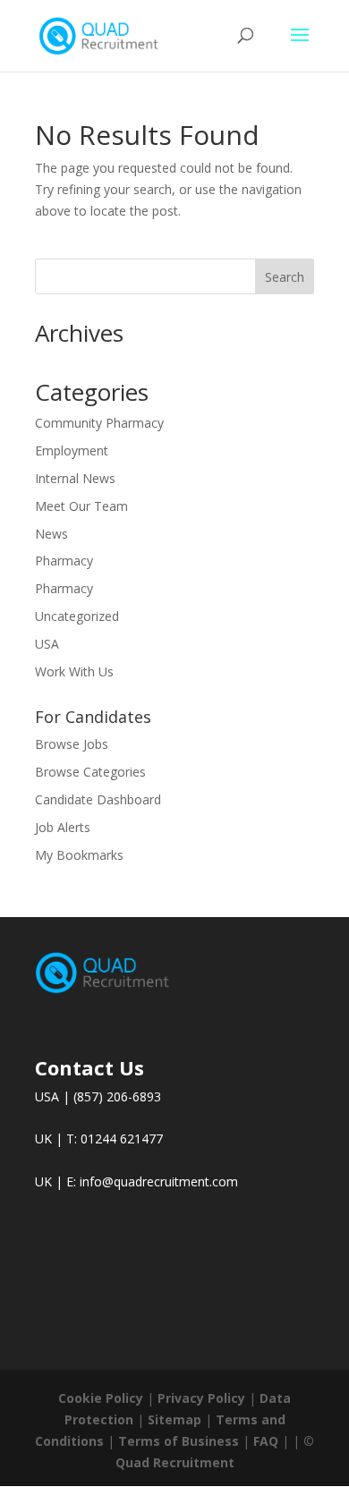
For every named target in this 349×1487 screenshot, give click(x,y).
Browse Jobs (71, 743)
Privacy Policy (201, 1397)
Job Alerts (62, 827)
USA (47, 643)
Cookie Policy (100, 1397)
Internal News (75, 478)
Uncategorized (77, 616)
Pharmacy (64, 560)
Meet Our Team (81, 505)
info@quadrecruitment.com (159, 1181)
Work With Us (74, 671)
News (51, 533)
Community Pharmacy (99, 422)
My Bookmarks (79, 854)
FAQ (265, 1440)
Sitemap (174, 1419)
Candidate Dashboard (98, 799)
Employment (71, 450)
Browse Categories (90, 771)
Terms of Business (178, 1440)
